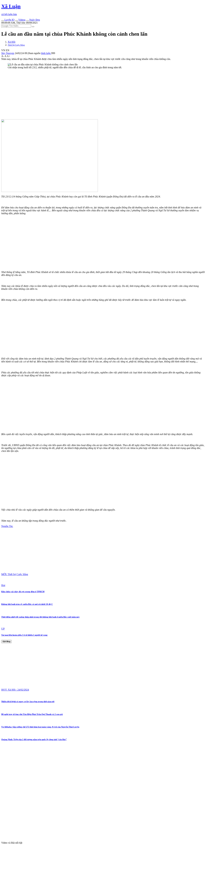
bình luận (46, 53)
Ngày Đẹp (34, 19)
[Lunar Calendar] (27, 20)
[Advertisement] (97, 94)
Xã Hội (11, 42)
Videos (21, 19)
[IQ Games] (2, 20)
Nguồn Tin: (7, 526)
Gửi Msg (6, 641)
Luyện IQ (9, 19)
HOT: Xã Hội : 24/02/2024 (15, 689)
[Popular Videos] (16, 20)
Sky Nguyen (7, 53)
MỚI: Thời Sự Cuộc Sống (14, 574)
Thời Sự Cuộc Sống (16, 45)
